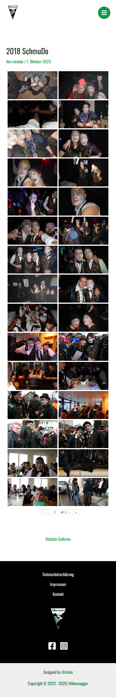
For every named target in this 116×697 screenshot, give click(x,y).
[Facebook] (52, 646)
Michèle (67, 672)
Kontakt (58, 594)
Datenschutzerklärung (58, 574)
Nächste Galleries (58, 539)
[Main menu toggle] (104, 12)
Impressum (58, 584)
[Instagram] (64, 646)
